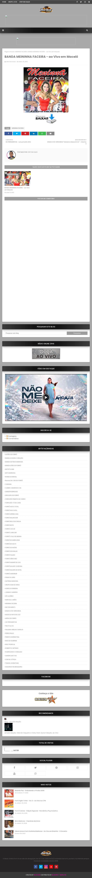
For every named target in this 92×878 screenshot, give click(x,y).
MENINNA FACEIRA (21, 52)
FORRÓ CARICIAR (11, 533)
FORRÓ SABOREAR (11, 574)
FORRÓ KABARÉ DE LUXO (13, 562)
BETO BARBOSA (10, 473)
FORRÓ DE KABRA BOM (12, 540)
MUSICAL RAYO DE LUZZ (12, 615)
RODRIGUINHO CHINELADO (13, 652)
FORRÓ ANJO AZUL (11, 510)
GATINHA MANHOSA (11, 581)
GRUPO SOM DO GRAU (12, 585)
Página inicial (9, 52)
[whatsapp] (36, 773)
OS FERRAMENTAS (11, 622)
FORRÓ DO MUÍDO (11, 548)
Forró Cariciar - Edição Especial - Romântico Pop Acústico (36, 811)
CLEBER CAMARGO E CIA (13, 488)
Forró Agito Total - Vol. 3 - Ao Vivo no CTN (30, 801)
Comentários (13, 438)
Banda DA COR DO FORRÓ (14, 480)
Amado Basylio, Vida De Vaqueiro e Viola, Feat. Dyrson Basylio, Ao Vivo (31, 733)
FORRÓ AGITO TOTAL (12, 507)
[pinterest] (89, 2)
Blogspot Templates (59, 875)
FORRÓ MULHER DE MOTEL (13, 570)
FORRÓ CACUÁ (10, 529)
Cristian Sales (11, 62)
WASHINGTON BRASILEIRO (13, 667)
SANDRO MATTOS (11, 656)
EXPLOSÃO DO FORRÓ (12, 495)
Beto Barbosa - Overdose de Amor (27, 821)
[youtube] (14, 773)
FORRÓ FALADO (10, 555)
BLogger (37, 875)
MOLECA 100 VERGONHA (13, 611)
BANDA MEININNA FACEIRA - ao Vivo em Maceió (17, 189)
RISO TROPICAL (10, 644)
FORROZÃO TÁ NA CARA (13, 503)
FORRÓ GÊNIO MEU (11, 559)
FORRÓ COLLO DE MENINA (13, 536)
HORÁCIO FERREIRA (11, 589)
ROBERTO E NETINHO (11, 648)
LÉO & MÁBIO (9, 596)
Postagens (12, 436)
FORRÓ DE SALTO (10, 544)
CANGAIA (8, 484)
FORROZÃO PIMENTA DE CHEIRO (15, 499)
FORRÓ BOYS (9, 525)
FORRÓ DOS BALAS (11, 551)
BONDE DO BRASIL (11, 477)
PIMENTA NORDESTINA (12, 637)
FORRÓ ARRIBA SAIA (11, 514)
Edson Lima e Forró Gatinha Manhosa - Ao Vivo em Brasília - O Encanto (41, 831)
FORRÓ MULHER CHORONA (13, 566)
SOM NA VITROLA (10, 659)
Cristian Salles (24, 2)
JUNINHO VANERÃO (11, 592)
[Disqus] (46, 228)
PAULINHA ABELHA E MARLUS (14, 630)
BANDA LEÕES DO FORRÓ (13, 466)
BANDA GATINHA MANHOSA (14, 462)
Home (4, 2)
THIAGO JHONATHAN (12, 663)
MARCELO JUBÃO (10, 600)
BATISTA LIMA (9, 469)
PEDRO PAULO (9, 633)
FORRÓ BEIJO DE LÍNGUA (13, 521)
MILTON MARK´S (10, 607)
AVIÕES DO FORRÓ (11, 454)
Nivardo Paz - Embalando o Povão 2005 (29, 790)
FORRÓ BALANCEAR (11, 518)
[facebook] (77, 2)
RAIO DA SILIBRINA (11, 641)
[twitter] (80, 2)
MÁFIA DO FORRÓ (10, 618)
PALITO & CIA (9, 626)
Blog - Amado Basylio (12, 722)
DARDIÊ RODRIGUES (11, 492)
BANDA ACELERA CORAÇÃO (14, 458)
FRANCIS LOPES (10, 577)
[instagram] (85, 2)
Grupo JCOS (12, 2)
